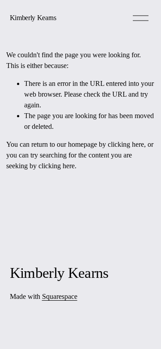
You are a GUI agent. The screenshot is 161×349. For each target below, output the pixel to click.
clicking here (126, 144)
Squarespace (59, 296)
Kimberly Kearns (33, 17)
